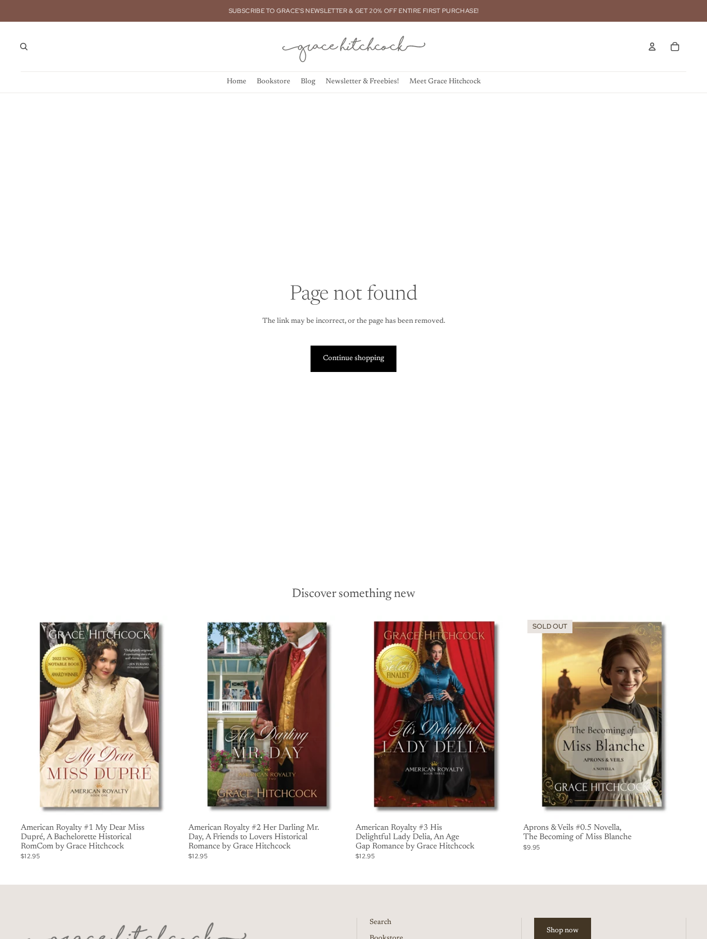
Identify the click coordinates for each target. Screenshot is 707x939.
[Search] (23, 46)
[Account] (652, 46)
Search (380, 922)
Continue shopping (353, 358)
